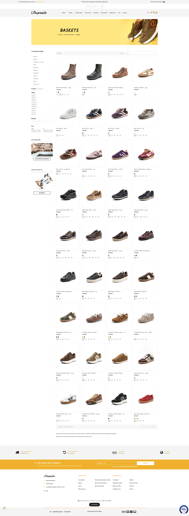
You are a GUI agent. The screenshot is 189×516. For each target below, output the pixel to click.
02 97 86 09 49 (39, 1)
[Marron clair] (137, 418)
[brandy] (108, 92)
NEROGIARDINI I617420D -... (141, 292)
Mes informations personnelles (102, 480)
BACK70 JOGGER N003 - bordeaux (142, 169)
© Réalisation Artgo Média (94, 511)
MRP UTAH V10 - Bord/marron (63, 169)
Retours (80, 483)
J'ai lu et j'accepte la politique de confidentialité (126, 466)
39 (34, 108)
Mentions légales (58, 511)
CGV (50, 511)
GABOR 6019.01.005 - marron (63, 251)
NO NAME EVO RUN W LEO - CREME (143, 332)
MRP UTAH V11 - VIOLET (113, 128)
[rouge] (134, 255)
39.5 (34, 110)
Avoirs (80, 486)
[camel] (82, 214)
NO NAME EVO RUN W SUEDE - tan (117, 332)
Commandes (81, 480)
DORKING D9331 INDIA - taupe (63, 88)
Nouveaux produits (117, 483)
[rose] (134, 133)
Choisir (141, 53)
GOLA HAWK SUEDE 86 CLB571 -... (142, 414)
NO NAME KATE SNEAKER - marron (91, 414)
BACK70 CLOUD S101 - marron (141, 373)
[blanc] (56, 133)
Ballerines (35, 70)
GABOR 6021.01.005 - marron (89, 251)
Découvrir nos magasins (42, 158)
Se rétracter (94, 504)
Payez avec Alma (133, 483)
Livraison (131, 486)
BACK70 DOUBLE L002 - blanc (63, 414)
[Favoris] (151, 13)
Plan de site (67, 511)
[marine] (82, 133)
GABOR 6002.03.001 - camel (89, 210)
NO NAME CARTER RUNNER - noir (64, 210)
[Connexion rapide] (147, 13)
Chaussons (36, 84)
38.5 (34, 106)
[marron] (56, 255)
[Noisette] (82, 377)
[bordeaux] (134, 173)
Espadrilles (35, 73)
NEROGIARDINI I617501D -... (114, 292)
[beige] (134, 92)
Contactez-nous (117, 489)
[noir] (56, 214)
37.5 (34, 102)
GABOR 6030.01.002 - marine (115, 210)
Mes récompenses (99, 486)
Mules (34, 81)
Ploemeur (98, 1)
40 (34, 112)
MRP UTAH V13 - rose (139, 128)
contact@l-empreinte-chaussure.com (55, 487)
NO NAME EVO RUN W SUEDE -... (90, 332)
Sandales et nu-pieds (38, 62)
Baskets (35, 56)
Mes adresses (81, 489)
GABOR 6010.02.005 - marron (115, 251)
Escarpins (35, 78)
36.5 (34, 99)
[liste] (60, 53)
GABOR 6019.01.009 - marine (141, 210)
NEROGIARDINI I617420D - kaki (63, 332)
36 (34, 97)
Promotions (116, 480)
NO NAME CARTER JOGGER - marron (65, 373)
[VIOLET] (108, 133)
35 (34, 95)
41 (34, 114)
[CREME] (134, 337)
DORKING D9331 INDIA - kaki (89, 88)
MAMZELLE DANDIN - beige (141, 88)
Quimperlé (104, 1)
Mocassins (36, 67)
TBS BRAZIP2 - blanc (61, 128)
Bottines (35, 59)
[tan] (82, 337)
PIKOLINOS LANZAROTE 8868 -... (116, 88)
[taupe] (56, 92)
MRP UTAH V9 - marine (87, 128)
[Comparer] (153, 13)
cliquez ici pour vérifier (106, 500)
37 (34, 100)
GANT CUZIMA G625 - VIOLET (115, 169)
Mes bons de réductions (101, 483)
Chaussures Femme (37, 51)
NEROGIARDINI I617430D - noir (89, 292)
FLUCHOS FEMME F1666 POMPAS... (142, 251)
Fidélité (131, 480)
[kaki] (58, 92)
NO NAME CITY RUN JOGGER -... (116, 373)
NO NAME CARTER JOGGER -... (89, 373)
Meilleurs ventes (117, 486)
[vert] (136, 418)
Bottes (35, 64)
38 (34, 104)
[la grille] (58, 53)
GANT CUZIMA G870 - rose (88, 169)
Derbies (35, 76)
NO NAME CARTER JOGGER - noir (116, 414)
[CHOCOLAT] (108, 296)
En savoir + (42, 193)
